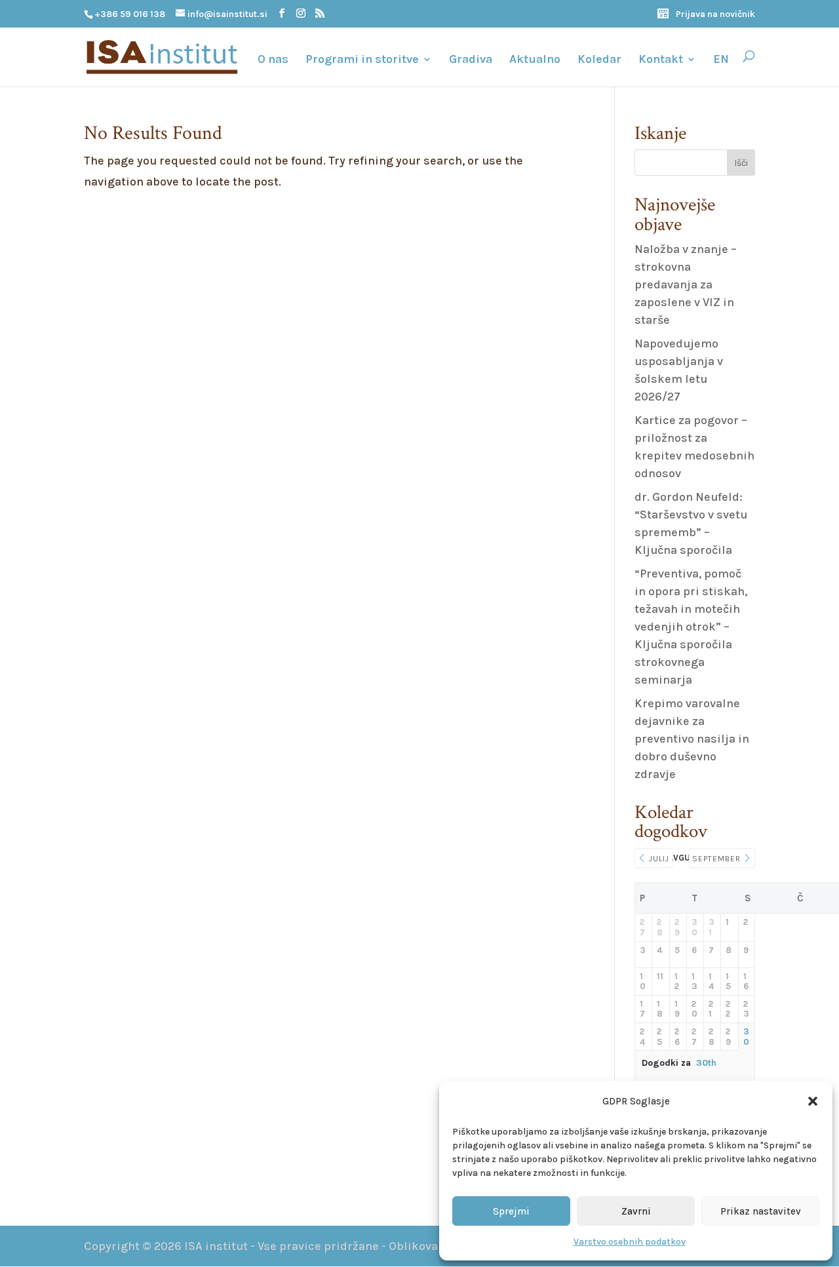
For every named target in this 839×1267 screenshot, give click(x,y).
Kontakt (660, 60)
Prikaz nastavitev (760, 1211)
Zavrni (636, 1211)
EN (721, 60)
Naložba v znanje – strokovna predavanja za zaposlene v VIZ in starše (685, 284)
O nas (273, 60)
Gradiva (470, 60)
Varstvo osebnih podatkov (630, 1241)
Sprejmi (511, 1211)
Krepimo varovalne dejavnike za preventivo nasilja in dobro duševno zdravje (691, 738)
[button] (812, 1101)
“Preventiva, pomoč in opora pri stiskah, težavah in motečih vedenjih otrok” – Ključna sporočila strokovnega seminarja (690, 626)
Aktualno (534, 60)
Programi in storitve (362, 60)
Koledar (599, 60)
